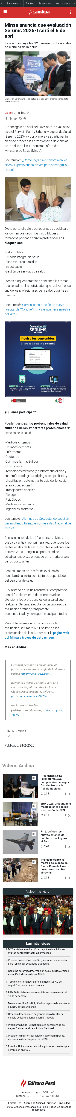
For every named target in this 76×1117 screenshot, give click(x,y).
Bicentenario (14, 3)
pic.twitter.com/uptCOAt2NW (29, 696)
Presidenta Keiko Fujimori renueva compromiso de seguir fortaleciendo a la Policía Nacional (55, 782)
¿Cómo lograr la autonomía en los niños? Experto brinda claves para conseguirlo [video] (36, 165)
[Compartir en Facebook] (66, 793)
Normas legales (64, 3)
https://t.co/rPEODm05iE (36, 673)
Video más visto (38, 891)
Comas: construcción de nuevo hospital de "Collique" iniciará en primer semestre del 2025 (37, 309)
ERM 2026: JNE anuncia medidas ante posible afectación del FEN (56, 807)
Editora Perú (15, 1103)
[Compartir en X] (69, 793)
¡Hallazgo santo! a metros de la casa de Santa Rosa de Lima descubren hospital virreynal (54, 866)
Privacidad (64, 1103)
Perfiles (30, 3)
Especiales (45, 3)
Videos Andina (18, 765)
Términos (50, 1103)
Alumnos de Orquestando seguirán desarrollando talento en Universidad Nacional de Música (38, 523)
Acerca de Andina (34, 1103)
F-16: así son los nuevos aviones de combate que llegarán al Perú (54, 836)
